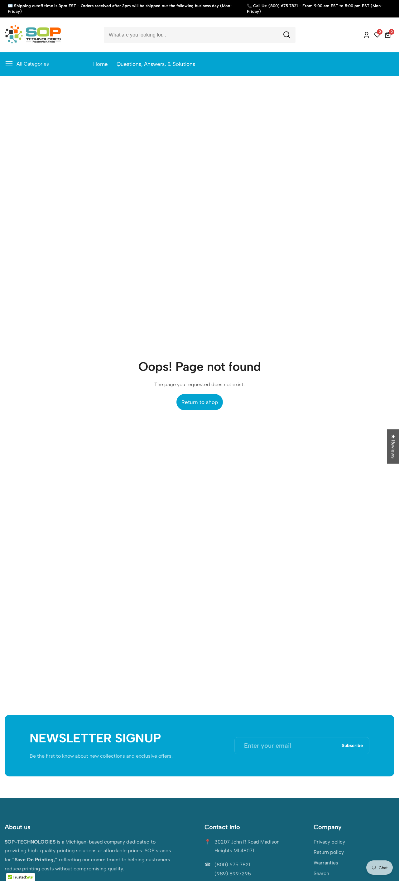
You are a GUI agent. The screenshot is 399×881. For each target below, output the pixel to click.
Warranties (326, 863)
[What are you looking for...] (286, 34)
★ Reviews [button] (393, 446)
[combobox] (200, 35)
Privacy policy (329, 842)
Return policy (329, 852)
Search (321, 873)
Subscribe (352, 745)
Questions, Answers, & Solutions (156, 64)
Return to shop (199, 402)
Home (100, 64)
